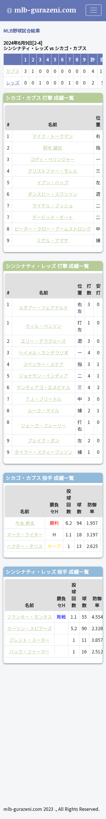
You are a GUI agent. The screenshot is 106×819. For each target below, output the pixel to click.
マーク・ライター (25, 534)
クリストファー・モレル (52, 170)
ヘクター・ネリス (25, 546)
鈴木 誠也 (52, 147)
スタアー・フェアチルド (43, 307)
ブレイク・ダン (43, 440)
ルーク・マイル (43, 410)
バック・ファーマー (29, 651)
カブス (13, 71)
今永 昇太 (24, 522)
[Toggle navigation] (93, 10)
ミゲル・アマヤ (52, 240)
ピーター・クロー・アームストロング (52, 228)
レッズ (13, 82)
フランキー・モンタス (29, 616)
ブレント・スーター (29, 639)
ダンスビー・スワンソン (52, 193)
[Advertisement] (53, 732)
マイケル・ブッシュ (52, 205)
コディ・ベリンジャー (52, 159)
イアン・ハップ (52, 182)
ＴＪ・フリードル (43, 398)
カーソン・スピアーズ (29, 628)
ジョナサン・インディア (43, 375)
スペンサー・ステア (43, 364)
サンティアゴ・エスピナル (43, 387)
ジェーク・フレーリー (43, 425)
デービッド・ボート (52, 217)
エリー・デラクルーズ (43, 340)
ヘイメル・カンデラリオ (43, 352)
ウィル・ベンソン (43, 325)
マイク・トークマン (52, 136)
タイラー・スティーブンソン (43, 451)
